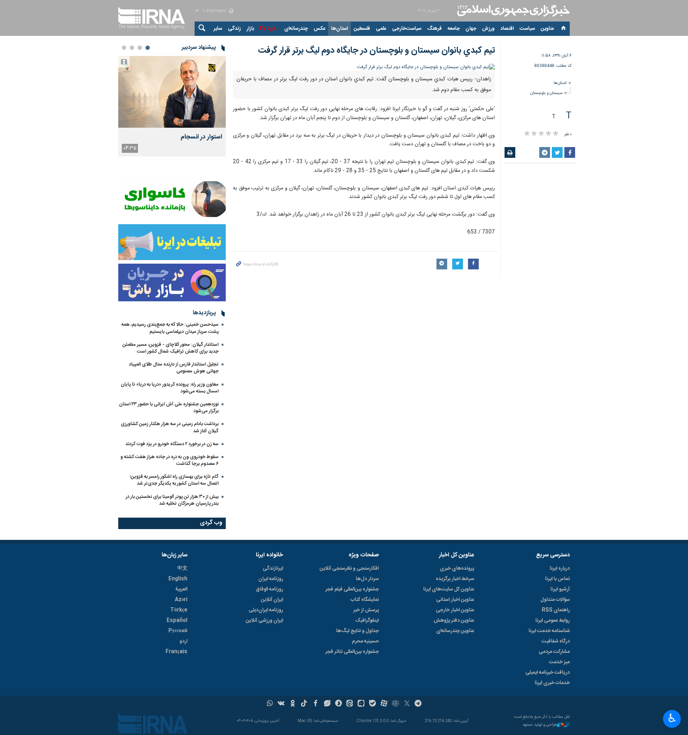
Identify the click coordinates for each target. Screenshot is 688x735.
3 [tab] (132, 48)
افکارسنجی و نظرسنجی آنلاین (349, 568)
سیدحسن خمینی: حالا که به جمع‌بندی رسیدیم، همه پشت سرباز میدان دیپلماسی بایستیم (170, 328)
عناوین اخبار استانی (455, 599)
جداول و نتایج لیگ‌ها (357, 631)
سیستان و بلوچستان (546, 93)
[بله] (372, 704)
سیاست (527, 28)
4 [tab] (124, 48)
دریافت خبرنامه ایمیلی (547, 672)
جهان (470, 28)
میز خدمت (559, 662)
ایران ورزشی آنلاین (264, 620)
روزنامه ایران (270, 579)
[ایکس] (407, 704)
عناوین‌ (547, 28)
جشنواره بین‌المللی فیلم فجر (352, 589)
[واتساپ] (270, 704)
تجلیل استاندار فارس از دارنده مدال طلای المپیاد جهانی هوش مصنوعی (174, 368)
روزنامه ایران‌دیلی (266, 610)
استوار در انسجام (201, 137)
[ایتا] (350, 704)
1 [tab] (147, 48)
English (177, 579)
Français (176, 651)
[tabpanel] (172, 106)
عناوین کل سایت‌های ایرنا (448, 589)
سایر (218, 28)
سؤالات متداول (555, 599)
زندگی (234, 28)
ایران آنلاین (272, 599)
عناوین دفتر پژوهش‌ (454, 620)
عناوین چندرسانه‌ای (455, 631)
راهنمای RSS (556, 610)
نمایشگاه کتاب (364, 599)
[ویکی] (281, 704)
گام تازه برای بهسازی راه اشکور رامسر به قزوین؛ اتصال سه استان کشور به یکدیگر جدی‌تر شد (174, 480)
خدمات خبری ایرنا (552, 683)
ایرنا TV (267, 28)
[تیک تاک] (304, 704)
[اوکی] (292, 704)
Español (177, 620)
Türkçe (178, 610)
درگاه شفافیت (555, 641)
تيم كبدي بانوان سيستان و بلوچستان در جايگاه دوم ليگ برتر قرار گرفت (376, 50)
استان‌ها (339, 28)
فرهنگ (434, 28)
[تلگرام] (418, 704)
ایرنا (512, 11)
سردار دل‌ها (367, 579)
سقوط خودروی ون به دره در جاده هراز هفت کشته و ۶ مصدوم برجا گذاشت (169, 460)
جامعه (454, 28)
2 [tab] (140, 48)
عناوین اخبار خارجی (455, 610)
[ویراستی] (327, 704)
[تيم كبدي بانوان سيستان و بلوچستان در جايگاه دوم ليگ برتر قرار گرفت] (364, 67)
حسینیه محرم (365, 641)
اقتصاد (507, 28)
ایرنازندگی (273, 568)
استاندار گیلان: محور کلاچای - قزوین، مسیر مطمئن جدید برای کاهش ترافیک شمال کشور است (171, 348)
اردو (183, 641)
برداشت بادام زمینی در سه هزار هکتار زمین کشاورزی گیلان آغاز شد (170, 427)
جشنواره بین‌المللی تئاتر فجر (352, 651)
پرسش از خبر (366, 610)
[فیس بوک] (315, 704)
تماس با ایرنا (557, 579)
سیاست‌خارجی (406, 28)
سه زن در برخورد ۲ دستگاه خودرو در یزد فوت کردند (172, 444)
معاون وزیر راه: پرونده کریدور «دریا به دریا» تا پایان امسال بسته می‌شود (170, 388)
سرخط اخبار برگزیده (455, 579)
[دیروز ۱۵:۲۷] (172, 92)
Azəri (181, 599)
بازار (250, 28)
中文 (182, 568)
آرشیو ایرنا (560, 589)
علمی (381, 28)
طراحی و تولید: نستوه (540, 725)
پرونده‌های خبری (457, 568)
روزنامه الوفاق (269, 589)
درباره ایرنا (560, 568)
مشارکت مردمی (554, 651)
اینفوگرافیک (367, 620)
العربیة (181, 589)
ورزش (488, 28)
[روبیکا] (395, 704)
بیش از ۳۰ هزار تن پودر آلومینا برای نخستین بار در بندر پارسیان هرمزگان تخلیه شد (172, 500)
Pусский (177, 631)
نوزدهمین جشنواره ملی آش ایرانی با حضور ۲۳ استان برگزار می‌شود (169, 407)
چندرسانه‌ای (296, 28)
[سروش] (338, 704)
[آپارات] (384, 704)
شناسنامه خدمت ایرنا (549, 631)
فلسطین (362, 28)
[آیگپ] (361, 704)
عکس (319, 28)
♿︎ (672, 718)
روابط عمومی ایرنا (552, 620)
